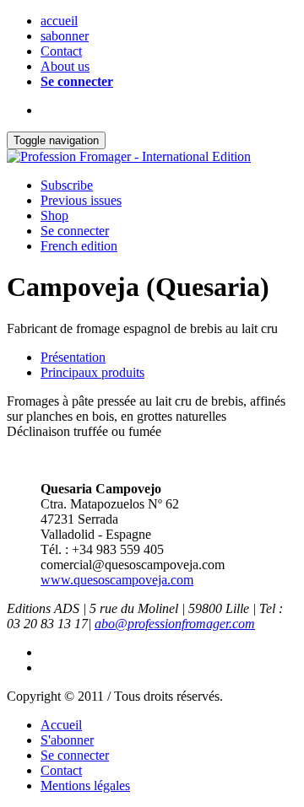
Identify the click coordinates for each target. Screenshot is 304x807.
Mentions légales (85, 785)
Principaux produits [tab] (92, 372)
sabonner (65, 36)
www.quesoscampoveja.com (117, 580)
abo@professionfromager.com (175, 623)
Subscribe (67, 185)
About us (65, 66)
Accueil (61, 725)
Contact (61, 51)
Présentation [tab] (73, 357)
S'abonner (67, 740)
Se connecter (77, 81)
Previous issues (81, 200)
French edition (79, 246)
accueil (59, 20)
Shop (54, 215)
